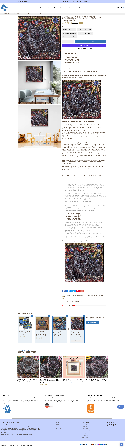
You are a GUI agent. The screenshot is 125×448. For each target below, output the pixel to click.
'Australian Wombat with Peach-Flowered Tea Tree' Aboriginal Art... (97, 380)
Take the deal (92, 322)
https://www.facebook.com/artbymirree (78, 201)
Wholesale (72, 8)
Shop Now (85, 428)
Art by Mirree (48, 401)
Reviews (82, 8)
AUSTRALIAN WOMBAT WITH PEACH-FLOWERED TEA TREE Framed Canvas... (49, 381)
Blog (85, 431)
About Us (85, 426)
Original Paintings (60, 8)
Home (42, 8)
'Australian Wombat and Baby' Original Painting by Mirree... (27, 380)
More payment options (84, 48)
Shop (49, 8)
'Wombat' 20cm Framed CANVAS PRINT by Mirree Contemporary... (73, 380)
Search (85, 424)
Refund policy (85, 433)
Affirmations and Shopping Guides (85, 430)
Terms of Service (85, 437)
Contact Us (85, 435)
